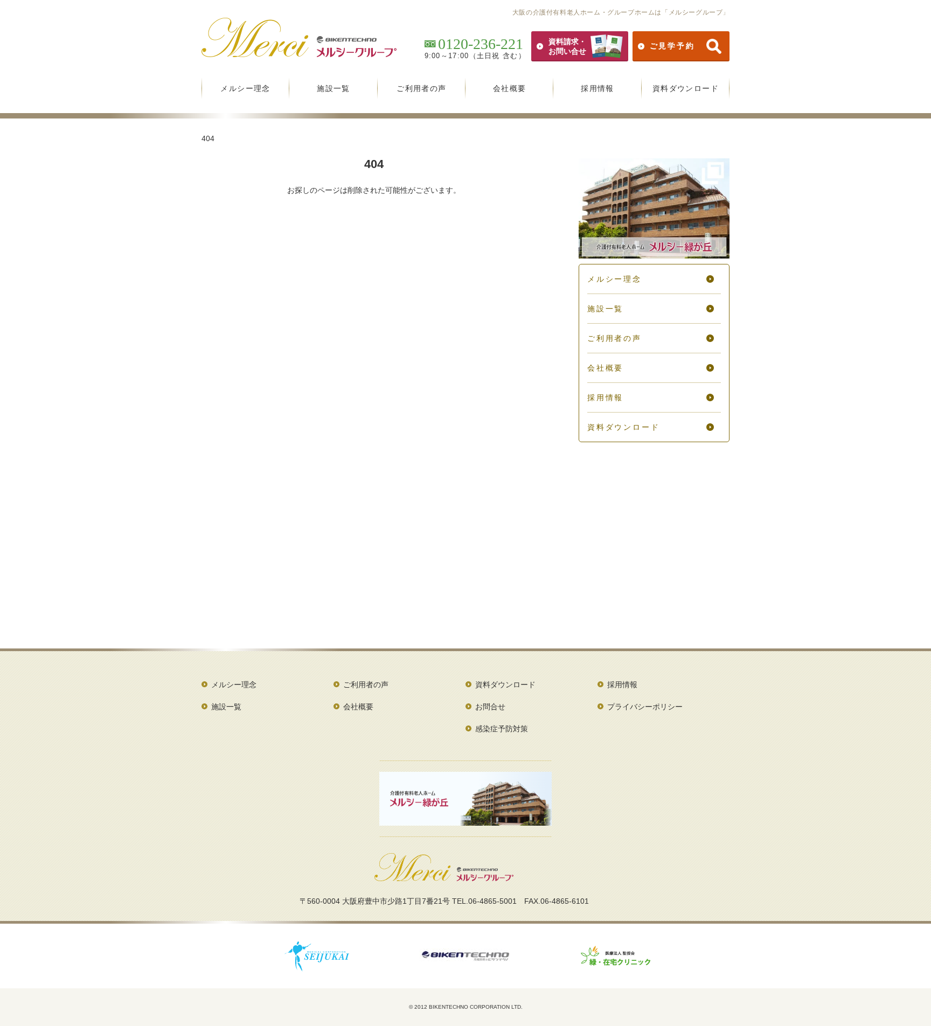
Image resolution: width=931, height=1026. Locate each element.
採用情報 (597, 88)
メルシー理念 (245, 88)
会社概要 (509, 88)
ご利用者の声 (421, 88)
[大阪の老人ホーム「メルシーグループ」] (443, 877)
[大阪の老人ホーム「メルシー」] (299, 53)
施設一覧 (333, 88)
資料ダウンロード (685, 88)
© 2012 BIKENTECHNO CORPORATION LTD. (466, 1007)
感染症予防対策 (501, 728)
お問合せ (490, 706)
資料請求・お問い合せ (567, 46)
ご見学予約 (672, 45)
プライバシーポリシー (645, 706)
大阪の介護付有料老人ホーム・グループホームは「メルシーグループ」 (620, 12)
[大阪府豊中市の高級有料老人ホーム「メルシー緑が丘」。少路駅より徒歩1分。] (654, 254)
